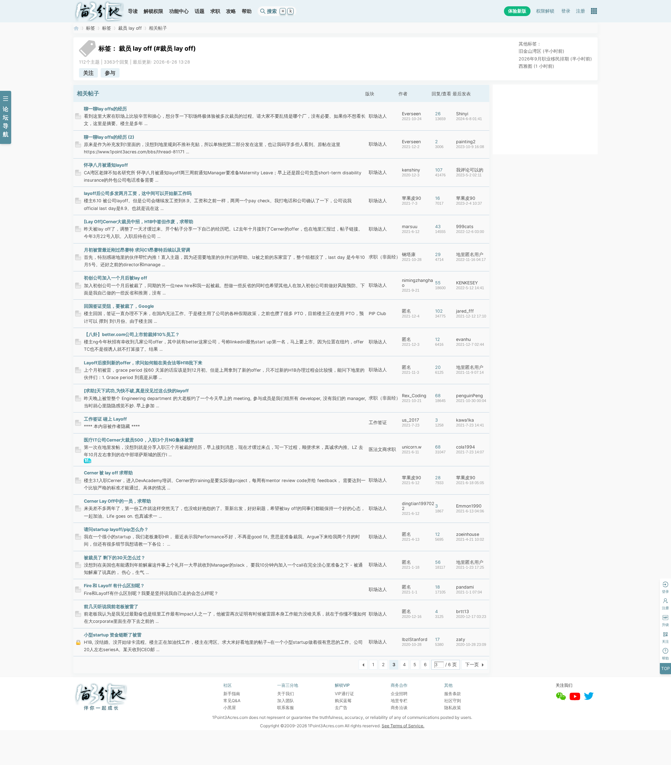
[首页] (99, 11)
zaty (460, 639)
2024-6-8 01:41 (469, 119)
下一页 (472, 664)
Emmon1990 (469, 506)
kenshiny (411, 170)
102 (439, 311)
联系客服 (285, 707)
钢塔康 (409, 254)
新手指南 (231, 693)
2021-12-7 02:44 (470, 344)
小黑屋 (229, 707)
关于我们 (285, 693)
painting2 (466, 141)
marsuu (409, 226)
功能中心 (179, 11)
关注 (88, 73)
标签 (90, 28)
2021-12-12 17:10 (471, 316)
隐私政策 (452, 707)
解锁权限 (153, 11)
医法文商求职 (382, 449)
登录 (565, 11)
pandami (465, 587)
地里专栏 (399, 700)
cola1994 (465, 447)
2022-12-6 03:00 (470, 232)
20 (438, 367)
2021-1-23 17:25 (470, 567)
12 (437, 339)
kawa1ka (465, 420)
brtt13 (462, 611)
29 (438, 254)
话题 (199, 11)
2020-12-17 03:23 (471, 616)
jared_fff (465, 311)
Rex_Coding (414, 395)
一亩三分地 (76, 28)
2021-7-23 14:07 (470, 452)
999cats (465, 226)
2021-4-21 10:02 (470, 539)
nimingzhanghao (417, 283)
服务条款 (452, 693)
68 (438, 395)
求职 (215, 11)
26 (438, 113)
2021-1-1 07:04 (469, 592)
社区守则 (452, 700)
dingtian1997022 (418, 506)
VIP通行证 (344, 693)
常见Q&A (231, 700)
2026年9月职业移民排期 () (555, 58)
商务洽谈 (399, 707)
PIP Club (377, 313)
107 (438, 170)
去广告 (341, 707)
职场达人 (378, 116)
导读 (133, 11)
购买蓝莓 (343, 700)
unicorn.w (411, 447)
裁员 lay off (130, 28)
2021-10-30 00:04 (471, 401)
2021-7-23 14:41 (470, 425)
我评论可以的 (469, 170)
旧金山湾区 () (541, 51)
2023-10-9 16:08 (470, 147)
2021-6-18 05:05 (470, 483)
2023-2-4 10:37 (469, 203)
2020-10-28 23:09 (471, 644)
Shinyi (462, 113)
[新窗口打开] (78, 117)
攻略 (231, 11)
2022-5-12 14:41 (470, 288)
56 (438, 562)
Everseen (411, 113)
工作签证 (378, 422)
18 (437, 587)
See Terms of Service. (403, 725)
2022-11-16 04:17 (471, 259)
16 (437, 198)
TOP (665, 668)
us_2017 (410, 420)
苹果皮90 (411, 198)
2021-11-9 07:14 (470, 372)
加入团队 (285, 700)
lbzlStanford (414, 639)
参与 (110, 73)
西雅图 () (536, 66)
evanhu (463, 339)
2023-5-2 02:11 (469, 175)
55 (438, 282)
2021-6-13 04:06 (470, 511)
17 (437, 639)
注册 (580, 11)
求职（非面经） (385, 257)
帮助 (247, 11)
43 (438, 226)
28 (438, 477)
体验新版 (517, 11)
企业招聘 (399, 693)
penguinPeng (469, 395)
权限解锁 (545, 11)
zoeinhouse (467, 534)
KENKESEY (467, 282)
